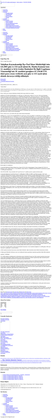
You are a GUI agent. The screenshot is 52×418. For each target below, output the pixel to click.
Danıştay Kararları (9, 21)
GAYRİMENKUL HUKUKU (7, 345)
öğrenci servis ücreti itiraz (26, 362)
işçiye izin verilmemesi (42, 360)
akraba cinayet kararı (10, 358)
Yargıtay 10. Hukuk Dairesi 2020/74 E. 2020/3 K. (13, 378)
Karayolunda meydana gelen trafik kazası (7, 361)
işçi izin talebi (24, 360)
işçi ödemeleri (48, 360)
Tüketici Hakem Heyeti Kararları (12, 25)
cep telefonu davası (31, 358)
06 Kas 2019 (3, 79)
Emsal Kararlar (6, 19)
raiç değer (28, 361)
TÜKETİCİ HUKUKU (5, 352)
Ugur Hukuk (3, 80)
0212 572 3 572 (4, 2)
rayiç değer (40, 361)
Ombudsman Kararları (10, 24)
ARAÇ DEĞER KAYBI (17, 358)
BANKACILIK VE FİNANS (7, 335)
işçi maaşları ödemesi (29, 360)
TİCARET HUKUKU (5, 331)
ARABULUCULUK (5, 319)
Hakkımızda (5, 10)
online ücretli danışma (11, 2)
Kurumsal (5, 11)
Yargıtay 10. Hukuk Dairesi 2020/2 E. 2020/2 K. (13, 375)
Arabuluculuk (8, 15)
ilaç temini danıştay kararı (12, 360)
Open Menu (3, 7)
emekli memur (46, 358)
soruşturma (2, 362)
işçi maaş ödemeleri (35, 360)
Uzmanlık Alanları (9, 13)
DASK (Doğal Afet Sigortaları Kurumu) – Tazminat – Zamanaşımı (16, 374)
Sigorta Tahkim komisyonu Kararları (13, 26)
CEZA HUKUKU (4, 342)
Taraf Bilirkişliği (9, 14)
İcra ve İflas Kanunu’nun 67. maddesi (36, 362)
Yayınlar (7, 17)
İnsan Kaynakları (9, 16)
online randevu (20, 2)
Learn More (3, 320)
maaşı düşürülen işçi (16, 361)
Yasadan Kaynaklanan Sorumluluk (17, 362)
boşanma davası (23, 358)
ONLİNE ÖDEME (27, 2)
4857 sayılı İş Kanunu (4, 358)
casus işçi (27, 358)
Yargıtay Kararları (9, 22)
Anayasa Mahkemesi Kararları (12, 23)
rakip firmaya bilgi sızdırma (34, 361)
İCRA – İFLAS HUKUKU (6, 338)
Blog (4, 29)
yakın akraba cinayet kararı (8, 362)
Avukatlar (5, 18)
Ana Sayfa (5, 9)
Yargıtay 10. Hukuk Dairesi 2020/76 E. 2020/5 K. (13, 376)
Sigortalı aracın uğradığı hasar (46, 361)
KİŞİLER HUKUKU (5, 348)
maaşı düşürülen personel (23, 361)
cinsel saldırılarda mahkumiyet (38, 358)
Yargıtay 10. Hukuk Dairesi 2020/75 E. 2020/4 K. (13, 379)
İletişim (4, 30)
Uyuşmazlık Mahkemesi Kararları (12, 27)
